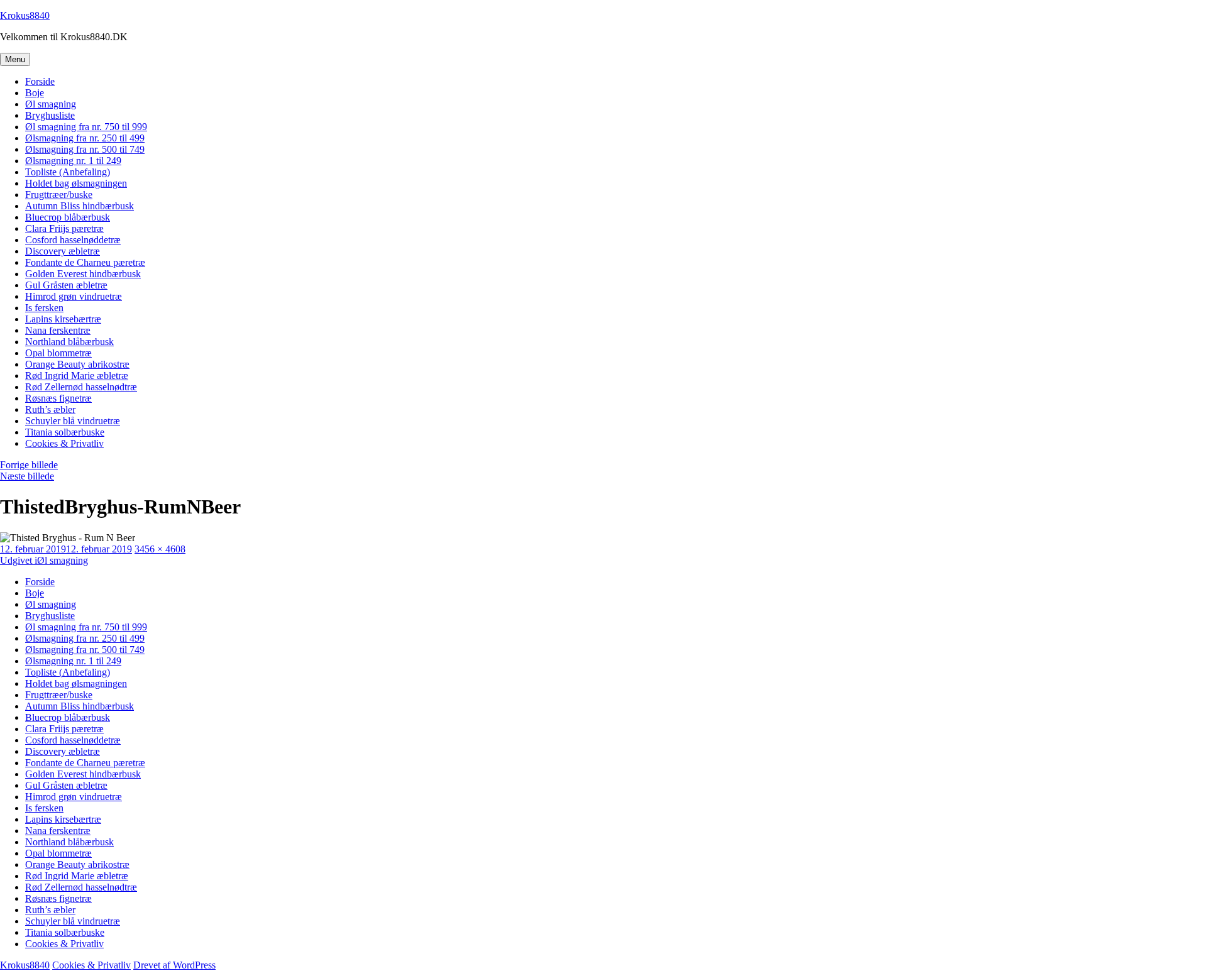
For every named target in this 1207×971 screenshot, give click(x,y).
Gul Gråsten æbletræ (66, 285)
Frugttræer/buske (58, 194)
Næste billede (27, 476)
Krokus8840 (25, 15)
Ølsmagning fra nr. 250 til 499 (85, 138)
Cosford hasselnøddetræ (73, 239)
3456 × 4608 (160, 549)
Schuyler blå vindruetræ (72, 420)
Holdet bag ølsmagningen (76, 183)
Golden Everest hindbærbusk (83, 273)
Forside (40, 81)
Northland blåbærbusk (69, 341)
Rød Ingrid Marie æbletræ (76, 375)
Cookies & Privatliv (64, 443)
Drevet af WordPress (174, 965)
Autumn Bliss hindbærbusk (79, 205)
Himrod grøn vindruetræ (73, 296)
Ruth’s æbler (50, 409)
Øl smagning (50, 104)
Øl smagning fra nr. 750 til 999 (86, 126)
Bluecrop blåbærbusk (67, 217)
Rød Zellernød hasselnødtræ (81, 386)
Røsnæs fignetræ (58, 398)
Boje (34, 92)
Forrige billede (29, 464)
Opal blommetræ (58, 353)
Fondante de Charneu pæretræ (85, 262)
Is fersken (44, 307)
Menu (15, 59)
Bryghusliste (50, 115)
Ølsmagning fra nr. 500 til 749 (85, 149)
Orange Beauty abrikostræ (77, 364)
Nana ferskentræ (58, 330)
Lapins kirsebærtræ (63, 319)
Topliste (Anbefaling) (67, 172)
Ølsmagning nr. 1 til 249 (73, 160)
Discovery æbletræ (62, 251)
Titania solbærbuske (64, 432)
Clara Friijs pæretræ (64, 228)
